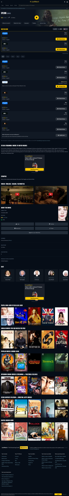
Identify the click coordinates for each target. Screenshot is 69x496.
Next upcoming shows (6, 472)
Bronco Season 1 (5, 478)
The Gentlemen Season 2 (7, 476)
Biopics (10, 240)
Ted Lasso (17, 464)
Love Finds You (58, 464)
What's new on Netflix (47, 456)
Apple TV (30, 462)
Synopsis (26, 23)
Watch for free (17, 23)
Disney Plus (31, 460)
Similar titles (43, 23)
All (3, 56)
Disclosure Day (5, 466)
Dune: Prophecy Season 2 (7, 474)
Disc (23, 56)
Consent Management (34, 449)
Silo (16, 460)
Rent (13, 56)
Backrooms (4, 458)
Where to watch (6, 23)
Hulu (29, 464)
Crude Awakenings (59, 458)
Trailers (34, 23)
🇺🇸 (64, 29)
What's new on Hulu (46, 467)
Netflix (30, 456)
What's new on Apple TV (47, 465)
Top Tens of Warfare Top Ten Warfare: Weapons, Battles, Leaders (7, 482)
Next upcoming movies (60, 453)
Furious (17, 456)
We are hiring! (24, 447)
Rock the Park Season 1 (7, 486)
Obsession (4, 456)
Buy (18, 56)
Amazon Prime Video (33, 458)
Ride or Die (17, 462)
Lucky (16, 458)
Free (8, 56)
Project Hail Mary (6, 460)
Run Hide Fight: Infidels (60, 456)
